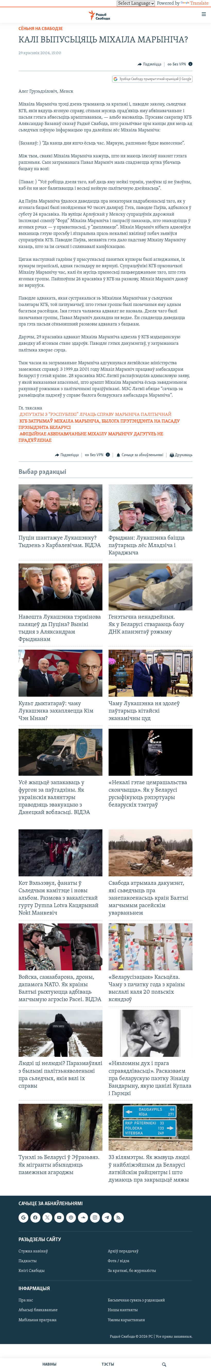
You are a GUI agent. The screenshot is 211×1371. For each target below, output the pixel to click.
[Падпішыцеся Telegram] (107, 1217)
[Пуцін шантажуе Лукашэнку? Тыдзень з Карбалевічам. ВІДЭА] (60, 507)
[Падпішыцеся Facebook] (35, 1217)
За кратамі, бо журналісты (132, 1271)
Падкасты (28, 1261)
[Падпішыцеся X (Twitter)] (47, 1217)
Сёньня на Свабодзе (41, 29)
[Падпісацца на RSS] (119, 1217)
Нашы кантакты (123, 1310)
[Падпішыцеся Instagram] (95, 1217)
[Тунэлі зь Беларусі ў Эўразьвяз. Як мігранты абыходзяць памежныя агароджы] (60, 1127)
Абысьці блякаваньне (38, 1310)
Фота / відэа (118, 1261)
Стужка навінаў (33, 1251)
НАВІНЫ (49, 1365)
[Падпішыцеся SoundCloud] (83, 1217)
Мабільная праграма (38, 1320)
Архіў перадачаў (123, 1251)
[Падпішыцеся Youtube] (59, 1217)
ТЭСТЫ (108, 1365)
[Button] (149, 64)
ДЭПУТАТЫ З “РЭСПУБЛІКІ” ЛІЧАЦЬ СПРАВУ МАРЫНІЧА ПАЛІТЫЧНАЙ (95, 415)
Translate (199, 3)
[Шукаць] (164, 1364)
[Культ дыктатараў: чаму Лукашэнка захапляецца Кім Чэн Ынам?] (60, 673)
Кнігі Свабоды (32, 1271)
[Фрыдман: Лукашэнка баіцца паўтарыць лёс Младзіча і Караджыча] (150, 507)
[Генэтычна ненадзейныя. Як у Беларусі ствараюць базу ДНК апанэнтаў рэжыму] (150, 586)
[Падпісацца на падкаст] (71, 1217)
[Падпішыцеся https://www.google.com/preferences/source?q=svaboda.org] (23, 1217)
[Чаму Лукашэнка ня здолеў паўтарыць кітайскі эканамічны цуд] (150, 673)
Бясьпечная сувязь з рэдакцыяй (136, 1300)
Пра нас (26, 1300)
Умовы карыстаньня (126, 1320)
